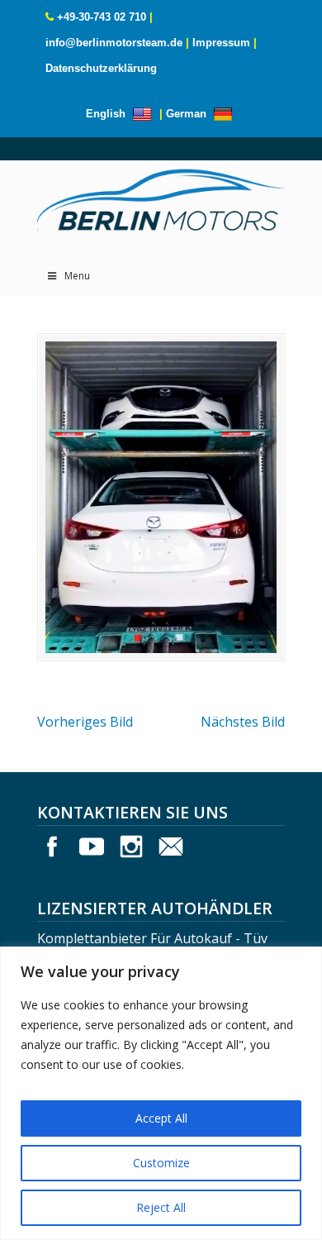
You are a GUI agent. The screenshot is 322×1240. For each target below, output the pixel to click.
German (188, 113)
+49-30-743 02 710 (101, 17)
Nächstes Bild (243, 722)
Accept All (161, 1118)
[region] (161, 1093)
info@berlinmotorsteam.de (113, 42)
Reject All (161, 1207)
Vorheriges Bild (85, 722)
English (107, 113)
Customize (161, 1163)
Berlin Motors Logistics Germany (161, 196)
